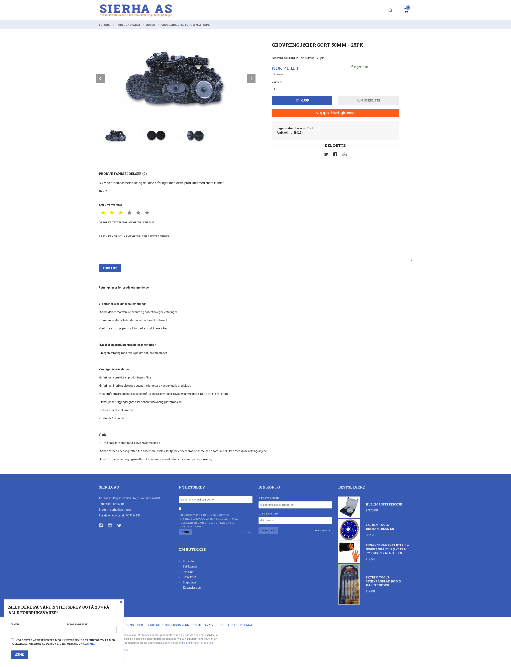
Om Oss (188, 572)
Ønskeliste (370, 100)
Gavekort (189, 577)
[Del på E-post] (344, 155)
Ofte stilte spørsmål (235, 625)
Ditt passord (268, 513)
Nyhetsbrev (203, 625)
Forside (188, 561)
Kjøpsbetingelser (128, 625)
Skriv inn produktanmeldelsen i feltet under (134, 236)
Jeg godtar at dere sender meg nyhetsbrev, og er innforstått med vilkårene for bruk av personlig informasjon (209, 520)
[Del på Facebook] (335, 155)
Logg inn (189, 582)
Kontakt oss (192, 587)
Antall (277, 82)
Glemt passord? (323, 530)
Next (251, 78)
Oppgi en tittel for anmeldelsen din (126, 222)
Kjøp (304, 100)
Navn (103, 191)
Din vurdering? (110, 205)
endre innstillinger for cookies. (195, 642)
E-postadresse (268, 498)
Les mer (248, 532)
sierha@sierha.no (121, 509)
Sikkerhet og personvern (168, 625)
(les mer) (89, 643)
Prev (100, 78)
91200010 (117, 503)
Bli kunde (190, 566)
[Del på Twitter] (326, 155)
